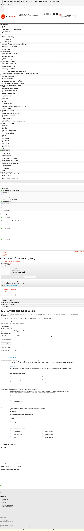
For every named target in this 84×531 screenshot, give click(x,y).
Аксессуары (5, 125)
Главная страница (7, 1)
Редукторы (4, 156)
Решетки (4, 101)
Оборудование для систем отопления (11, 29)
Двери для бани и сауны (8, 127)
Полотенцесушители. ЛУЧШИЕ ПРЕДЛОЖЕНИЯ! (14, 44)
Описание (5, 298)
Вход (12, 4)
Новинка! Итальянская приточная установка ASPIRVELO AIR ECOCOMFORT (17, 218)
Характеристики (7, 300)
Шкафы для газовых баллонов (10, 158)
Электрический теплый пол (9, 38)
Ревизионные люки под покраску (10, 178)
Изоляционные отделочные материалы (12, 131)
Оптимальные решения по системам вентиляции (14, 111)
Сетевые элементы (7, 118)
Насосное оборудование (8, 56)
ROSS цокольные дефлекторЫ (10, 88)
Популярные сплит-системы (9, 63)
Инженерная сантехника (8, 162)
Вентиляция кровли (7, 95)
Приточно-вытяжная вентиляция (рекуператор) (14, 80)
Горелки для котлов (7, 31)
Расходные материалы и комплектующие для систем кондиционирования (21, 73)
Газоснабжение (5, 150)
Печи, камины (5, 143)
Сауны (3, 148)
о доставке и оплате (12, 285)
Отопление (4, 24)
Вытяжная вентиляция (8, 78)
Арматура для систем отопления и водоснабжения (15, 167)
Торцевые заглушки (7, 103)
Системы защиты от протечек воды (11, 163)
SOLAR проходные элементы (9, 90)
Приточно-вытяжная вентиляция (10, 113)
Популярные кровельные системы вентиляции (14, 106)
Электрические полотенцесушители (11, 48)
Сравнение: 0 (51, 529)
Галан (9, 263)
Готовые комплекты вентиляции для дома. (13, 83)
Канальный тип (6, 70)
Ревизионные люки (6, 172)
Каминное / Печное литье (8, 133)
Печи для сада (5, 140)
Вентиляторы (5, 91)
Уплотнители (5, 105)
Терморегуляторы (6, 39)
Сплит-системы (6, 65)
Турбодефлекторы (6, 108)
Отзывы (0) (6, 306)
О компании (16, 1)
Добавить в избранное (10, 289)
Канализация (5, 168)
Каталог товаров (42, 22)
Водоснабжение (5, 51)
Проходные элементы (7, 100)
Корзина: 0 (63, 529)
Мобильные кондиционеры (9, 66)
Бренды (22, 1)
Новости (4, 500)
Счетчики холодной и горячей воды (11, 59)
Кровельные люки (6, 96)
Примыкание (5, 98)
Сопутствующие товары (8, 146)
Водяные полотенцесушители (9, 46)
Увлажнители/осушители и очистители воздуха (14, 71)
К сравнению (7, 291)
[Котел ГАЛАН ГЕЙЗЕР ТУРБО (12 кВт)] (10, 261)
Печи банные (5, 138)
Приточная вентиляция (8, 76)
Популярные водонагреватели (10, 53)
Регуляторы (5, 116)
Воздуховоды (5, 120)
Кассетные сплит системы (8, 68)
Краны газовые (6, 153)
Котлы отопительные (7, 136)
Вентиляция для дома (7, 75)
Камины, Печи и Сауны (8, 123)
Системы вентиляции (7, 110)
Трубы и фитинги (6, 165)
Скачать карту (12, 357)
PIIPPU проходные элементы (9, 86)
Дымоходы (4, 32)
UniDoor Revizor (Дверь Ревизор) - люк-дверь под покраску (17, 173)
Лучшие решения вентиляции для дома (12, 81)
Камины (4, 135)
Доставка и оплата (29, 1)
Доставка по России (8, 304)
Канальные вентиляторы (8, 115)
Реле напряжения (6, 41)
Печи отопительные (7, 141)
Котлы (3, 26)
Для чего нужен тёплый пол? (7, 229)
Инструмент (5, 170)
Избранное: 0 (21, 529)
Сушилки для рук (6, 49)
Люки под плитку (6, 175)
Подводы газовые (6, 155)
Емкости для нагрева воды (9, 130)
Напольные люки (6, 177)
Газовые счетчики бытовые (9, 152)
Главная (4, 252)
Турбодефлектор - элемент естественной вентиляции (12, 240)
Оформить (80, 16)
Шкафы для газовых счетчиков (10, 160)
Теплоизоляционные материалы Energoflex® (13, 121)
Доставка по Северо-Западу (11, 302)
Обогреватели (5, 27)
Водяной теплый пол (7, 36)
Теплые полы (5, 34)
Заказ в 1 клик (30, 276)
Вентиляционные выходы (8, 93)
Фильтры (4, 58)
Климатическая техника (8, 61)
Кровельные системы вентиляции (11, 85)
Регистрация (6, 4)
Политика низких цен (54, 1)
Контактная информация (41, 1)
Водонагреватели (6, 54)
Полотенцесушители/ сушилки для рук (12, 43)
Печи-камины (5, 145)
